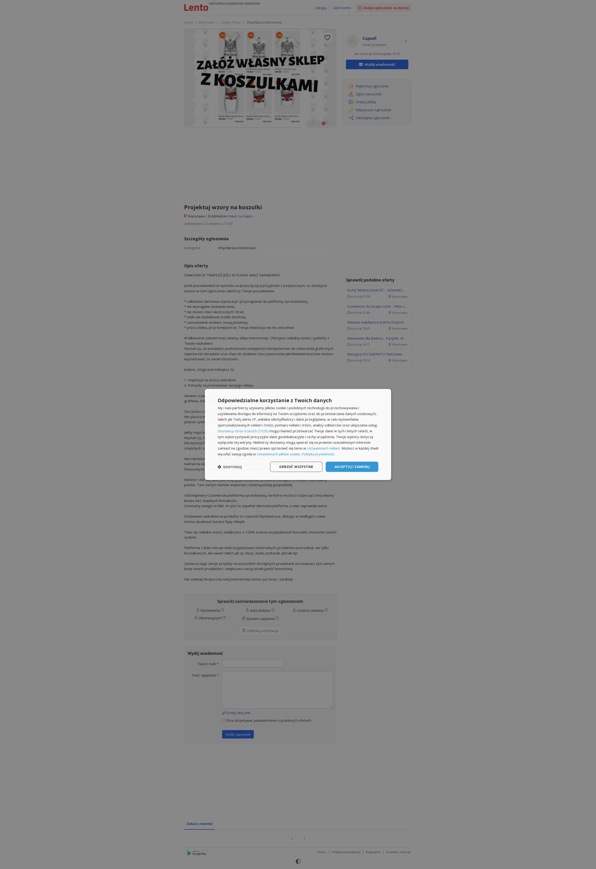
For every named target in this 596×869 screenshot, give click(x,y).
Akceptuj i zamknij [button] (352, 466)
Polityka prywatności (318, 454)
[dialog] (298, 434)
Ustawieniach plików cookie (278, 454)
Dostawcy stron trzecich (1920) (243, 431)
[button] (230, 466)
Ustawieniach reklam (323, 448)
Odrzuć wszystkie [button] (296, 466)
